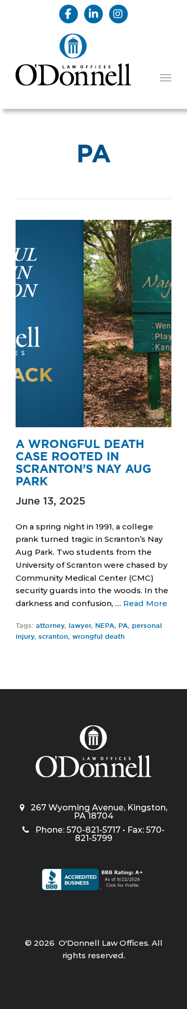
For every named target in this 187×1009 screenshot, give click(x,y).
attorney (50, 626)
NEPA (104, 626)
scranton (53, 637)
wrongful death (98, 637)
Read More (145, 603)
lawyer (80, 626)
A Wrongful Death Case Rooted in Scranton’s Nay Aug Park (83, 462)
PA (123, 626)
